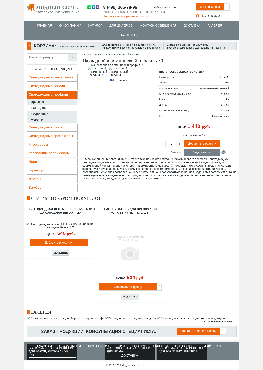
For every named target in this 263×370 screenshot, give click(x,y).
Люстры (35, 179)
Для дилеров (121, 25)
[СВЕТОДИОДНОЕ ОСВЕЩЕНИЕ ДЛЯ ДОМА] (130, 318)
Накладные (39, 108)
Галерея (215, 25)
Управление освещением (49, 153)
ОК (72, 57)
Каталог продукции (52, 69)
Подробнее (61, 252)
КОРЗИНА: (45, 45)
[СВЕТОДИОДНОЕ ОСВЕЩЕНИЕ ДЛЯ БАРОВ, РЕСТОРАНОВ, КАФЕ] (65, 318)
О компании (70, 25)
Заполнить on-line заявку (198, 331)
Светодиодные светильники (51, 77)
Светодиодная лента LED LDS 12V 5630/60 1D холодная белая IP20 (61, 210)
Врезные (37, 102)
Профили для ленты (114, 54)
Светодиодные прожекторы (51, 136)
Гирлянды (36, 170)
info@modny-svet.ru (164, 7)
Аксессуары (38, 144)
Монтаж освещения (158, 25)
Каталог (95, 25)
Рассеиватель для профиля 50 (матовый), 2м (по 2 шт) (130, 210)
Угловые (37, 120)
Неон (33, 162)
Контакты (129, 35)
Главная (44, 25)
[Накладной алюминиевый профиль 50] (118, 65)
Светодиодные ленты (46, 127)
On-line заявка (210, 6)
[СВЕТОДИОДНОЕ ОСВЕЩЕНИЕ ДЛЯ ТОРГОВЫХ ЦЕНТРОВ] (191, 318)
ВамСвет (36, 187)
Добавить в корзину (202, 143)
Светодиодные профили (48, 94)
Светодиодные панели (47, 86)
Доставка (192, 25)
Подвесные (39, 114)
